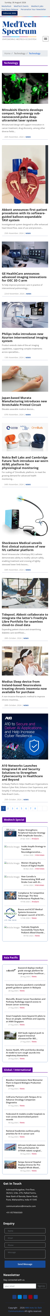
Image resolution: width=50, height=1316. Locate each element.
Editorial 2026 (9, 13)
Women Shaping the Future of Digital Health (32, 864)
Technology (19, 53)
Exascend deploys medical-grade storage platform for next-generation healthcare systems (31, 971)
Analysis (35, 838)
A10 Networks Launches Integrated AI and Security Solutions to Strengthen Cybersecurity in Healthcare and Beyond (22, 773)
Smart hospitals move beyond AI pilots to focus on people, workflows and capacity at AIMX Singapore (25, 1019)
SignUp (41, 1286)
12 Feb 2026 (25, 918)
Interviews (39, 855)
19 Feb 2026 (25, 902)
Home (7, 53)
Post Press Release (10, 9)
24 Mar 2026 (28, 855)
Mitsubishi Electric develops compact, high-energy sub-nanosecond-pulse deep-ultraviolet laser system (22, 115)
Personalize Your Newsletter (33, 9)
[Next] (39, 808)
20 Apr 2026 (24, 839)
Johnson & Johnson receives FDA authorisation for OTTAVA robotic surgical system (31, 1149)
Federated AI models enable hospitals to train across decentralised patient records (25, 1117)
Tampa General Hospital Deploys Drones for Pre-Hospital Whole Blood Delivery (29, 1166)
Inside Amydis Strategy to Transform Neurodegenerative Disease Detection (33, 850)
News (28, 137)
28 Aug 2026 (25, 976)
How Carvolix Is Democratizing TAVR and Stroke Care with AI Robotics (33, 880)
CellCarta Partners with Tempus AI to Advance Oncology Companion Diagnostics (23, 1100)
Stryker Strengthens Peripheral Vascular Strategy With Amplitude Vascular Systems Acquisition (31, 834)
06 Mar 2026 (28, 869)
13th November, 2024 (14, 357)
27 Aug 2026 (13, 1008)
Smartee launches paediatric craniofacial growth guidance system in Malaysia (25, 986)
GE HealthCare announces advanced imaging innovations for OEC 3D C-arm (24, 276)
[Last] (44, 808)
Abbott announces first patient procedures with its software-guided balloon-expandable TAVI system (24, 215)
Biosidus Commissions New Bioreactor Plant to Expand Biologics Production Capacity (24, 1083)
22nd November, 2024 (14, 293)
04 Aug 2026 (25, 1154)
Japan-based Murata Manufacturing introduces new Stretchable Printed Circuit (24, 401)
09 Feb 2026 (28, 936)
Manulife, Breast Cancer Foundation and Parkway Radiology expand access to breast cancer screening (25, 1002)
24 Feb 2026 (28, 885)
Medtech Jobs (37, 6)
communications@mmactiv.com (21, 1206)
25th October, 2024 (13, 799)
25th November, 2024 (14, 233)
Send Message (25, 1264)
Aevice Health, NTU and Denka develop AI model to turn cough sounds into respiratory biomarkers (25, 1053)
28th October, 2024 (13, 638)
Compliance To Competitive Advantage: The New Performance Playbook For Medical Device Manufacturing (31, 898)
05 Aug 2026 (13, 1137)
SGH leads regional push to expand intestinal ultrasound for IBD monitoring (31, 1037)
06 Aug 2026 (13, 1123)
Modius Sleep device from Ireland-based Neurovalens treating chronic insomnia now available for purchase (24, 686)
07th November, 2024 (14, 414)
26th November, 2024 (14, 137)
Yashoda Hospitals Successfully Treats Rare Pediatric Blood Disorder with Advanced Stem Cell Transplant (33, 932)
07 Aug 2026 (13, 1106)
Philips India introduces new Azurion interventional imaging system (25, 337)
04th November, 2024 (14, 484)
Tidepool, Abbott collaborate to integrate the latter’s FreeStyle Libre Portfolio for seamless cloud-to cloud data (25, 619)
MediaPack (6, 6)
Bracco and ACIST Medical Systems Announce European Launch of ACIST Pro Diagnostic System (30, 913)
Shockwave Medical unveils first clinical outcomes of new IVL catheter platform (23, 546)
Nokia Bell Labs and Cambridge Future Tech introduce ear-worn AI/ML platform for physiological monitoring (25, 462)
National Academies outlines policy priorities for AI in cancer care (23, 1132)
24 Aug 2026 (13, 1059)
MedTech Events (21, 6)
